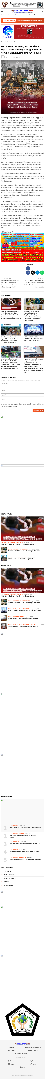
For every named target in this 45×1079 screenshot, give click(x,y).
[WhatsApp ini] (42, 273)
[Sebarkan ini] (28, 273)
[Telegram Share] (37, 273)
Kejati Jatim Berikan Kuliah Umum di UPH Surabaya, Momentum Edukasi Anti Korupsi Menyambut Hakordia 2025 (34, 282)
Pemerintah (19, 542)
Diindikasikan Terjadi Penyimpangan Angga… (26, 827)
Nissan (6, 882)
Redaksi (11, 1047)
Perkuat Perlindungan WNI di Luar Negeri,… (24, 627)
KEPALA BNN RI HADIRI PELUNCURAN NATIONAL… (25, 611)
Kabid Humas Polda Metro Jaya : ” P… (21, 559)
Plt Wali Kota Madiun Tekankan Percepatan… (26, 859)
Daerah (15, 549)
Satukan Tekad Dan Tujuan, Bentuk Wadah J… (25, 852)
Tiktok (34, 1064)
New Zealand (8, 885)
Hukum (7, 542)
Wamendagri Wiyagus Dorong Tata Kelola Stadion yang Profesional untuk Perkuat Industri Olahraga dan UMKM (10, 282)
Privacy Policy (33, 1050)
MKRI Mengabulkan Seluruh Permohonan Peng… (18, 544)
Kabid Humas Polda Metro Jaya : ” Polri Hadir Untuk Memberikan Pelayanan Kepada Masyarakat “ (10, 339)
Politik (33, 625)
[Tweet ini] (33, 273)
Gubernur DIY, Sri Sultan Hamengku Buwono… (24, 551)
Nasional (12, 542)
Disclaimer (11, 1050)
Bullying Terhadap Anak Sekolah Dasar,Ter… (26, 843)
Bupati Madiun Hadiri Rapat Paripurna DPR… (24, 619)
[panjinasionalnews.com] (22, 11)
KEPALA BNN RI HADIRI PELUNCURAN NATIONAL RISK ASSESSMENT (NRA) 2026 (33, 339)
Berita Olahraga (9, 875)
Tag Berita (7, 871)
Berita (3, 542)
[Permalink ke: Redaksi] (3, 57)
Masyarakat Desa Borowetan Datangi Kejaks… (23, 836)
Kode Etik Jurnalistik (33, 1047)
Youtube (12, 1064)
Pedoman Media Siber (22, 1053)
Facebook (13, 1061)
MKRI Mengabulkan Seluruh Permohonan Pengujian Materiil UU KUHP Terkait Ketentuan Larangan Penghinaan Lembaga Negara (11, 315)
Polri (24, 557)
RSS (23, 1067)
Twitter (34, 1061)
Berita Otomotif (10, 878)
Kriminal (21, 833)
